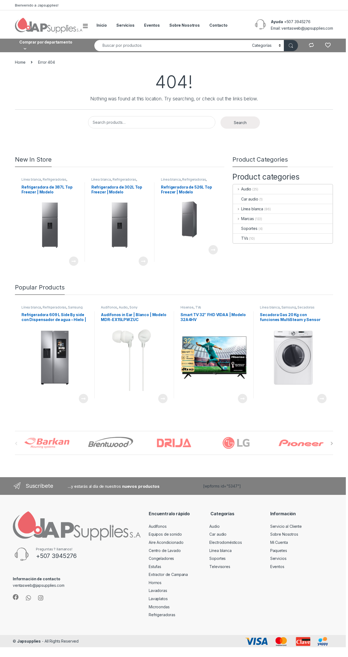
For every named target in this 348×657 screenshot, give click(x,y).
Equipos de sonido (165, 534)
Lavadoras (158, 590)
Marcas (247, 218)
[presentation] (332, 443)
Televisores (219, 566)
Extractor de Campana (168, 574)
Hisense (187, 307)
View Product (71, 261)
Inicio (102, 25)
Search (240, 122)
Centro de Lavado (165, 550)
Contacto (218, 25)
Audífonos (109, 307)
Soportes (249, 228)
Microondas (159, 606)
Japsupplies (29, 641)
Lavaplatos (158, 598)
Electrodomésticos (225, 542)
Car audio (249, 199)
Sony (133, 307)
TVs (244, 238)
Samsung (75, 307)
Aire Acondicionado (166, 542)
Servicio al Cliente (286, 526)
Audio (246, 189)
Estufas (155, 566)
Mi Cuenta (279, 542)
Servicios (125, 25)
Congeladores (161, 558)
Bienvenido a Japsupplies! (36, 5)
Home (20, 62)
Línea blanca (31, 179)
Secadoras (306, 307)
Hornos (155, 582)
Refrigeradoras (54, 179)
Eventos (152, 25)
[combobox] (171, 45)
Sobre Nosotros (184, 25)
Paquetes (278, 550)
